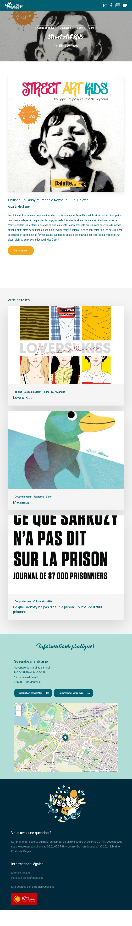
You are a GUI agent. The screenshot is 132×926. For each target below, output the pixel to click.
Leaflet (87, 771)
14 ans (46, 392)
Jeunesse (65, 27)
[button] (125, 5)
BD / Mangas (58, 392)
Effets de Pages (68, 45)
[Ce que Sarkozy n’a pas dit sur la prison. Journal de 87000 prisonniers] (66, 567)
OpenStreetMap (100, 771)
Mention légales (21, 873)
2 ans (92, 27)
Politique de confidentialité (27, 877)
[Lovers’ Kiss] (66, 356)
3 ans (80, 27)
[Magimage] (66, 460)
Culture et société (42, 601)
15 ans (18, 392)
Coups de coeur (45, 27)
